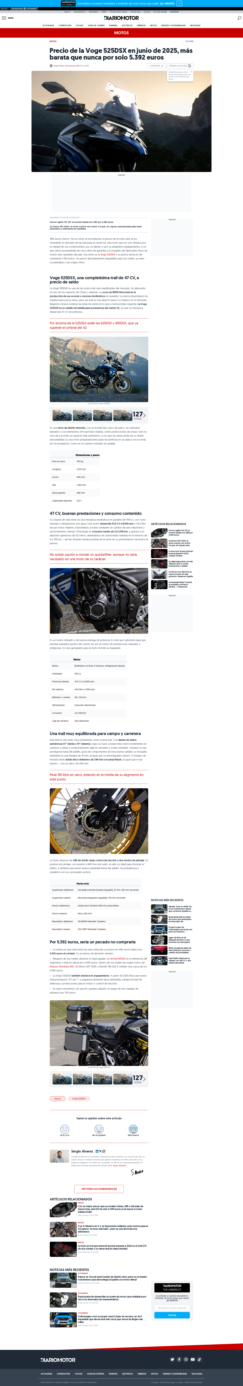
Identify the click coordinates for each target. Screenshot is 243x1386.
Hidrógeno (94, 12)
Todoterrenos (80, 12)
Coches (79, 25)
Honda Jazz (135, 12)
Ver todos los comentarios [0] (99, 1188)
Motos (153, 25)
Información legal (167, 1382)
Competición (64, 25)
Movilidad (195, 25)
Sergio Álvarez (58, 66)
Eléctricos (127, 25)
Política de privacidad (193, 1382)
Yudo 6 (67, 12)
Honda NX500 (117, 958)
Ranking (113, 25)
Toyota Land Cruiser (118, 12)
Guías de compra (96, 25)
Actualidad (48, 25)
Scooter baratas (160, 12)
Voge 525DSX (107, 254)
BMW (104, 12)
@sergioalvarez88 (72, 66)
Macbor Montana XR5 (62, 966)
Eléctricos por (17, 9)
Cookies (179, 1382)
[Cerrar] (191, 71)
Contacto (155, 1382)
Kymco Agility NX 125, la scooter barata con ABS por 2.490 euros (81, 222)
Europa (147, 12)
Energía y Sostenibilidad (173, 25)
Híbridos (141, 25)
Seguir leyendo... (120, 1165)
